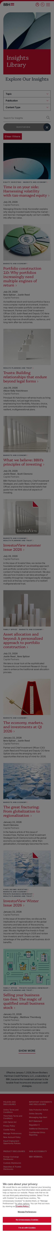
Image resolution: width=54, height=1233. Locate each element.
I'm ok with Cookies (27, 1228)
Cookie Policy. (22, 1206)
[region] (27, 1204)
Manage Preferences (27, 1212)
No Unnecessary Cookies (27, 1220)
